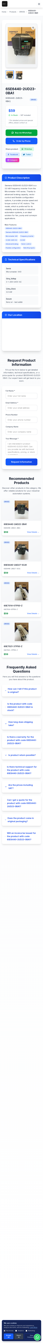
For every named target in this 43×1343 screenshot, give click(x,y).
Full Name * (10, 391)
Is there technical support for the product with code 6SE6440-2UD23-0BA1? (22, 770)
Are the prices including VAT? (20, 786)
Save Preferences (31, 1336)
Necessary (10, 1331)
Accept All (8, 1336)
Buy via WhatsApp (23, 133)
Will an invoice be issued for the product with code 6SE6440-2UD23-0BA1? (21, 836)
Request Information (21, 462)
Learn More (33, 1327)
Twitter (28, 154)
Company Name (12, 427)
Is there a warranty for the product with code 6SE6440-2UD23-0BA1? (22, 740)
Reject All (19, 1336)
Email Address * (12, 403)
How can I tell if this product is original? (22, 690)
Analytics (21, 1331)
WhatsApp (28, 149)
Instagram (13, 160)
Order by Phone (23, 141)
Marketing (31, 1331)
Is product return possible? (22, 755)
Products (13, 12)
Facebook (14, 154)
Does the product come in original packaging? (21, 820)
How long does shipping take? (20, 723)
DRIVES (22, 12)
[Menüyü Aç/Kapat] (39, 3)
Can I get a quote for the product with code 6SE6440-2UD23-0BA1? (22, 803)
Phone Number (12, 415)
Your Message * (12, 439)
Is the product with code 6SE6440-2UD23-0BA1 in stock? (20, 707)
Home (4, 12)
